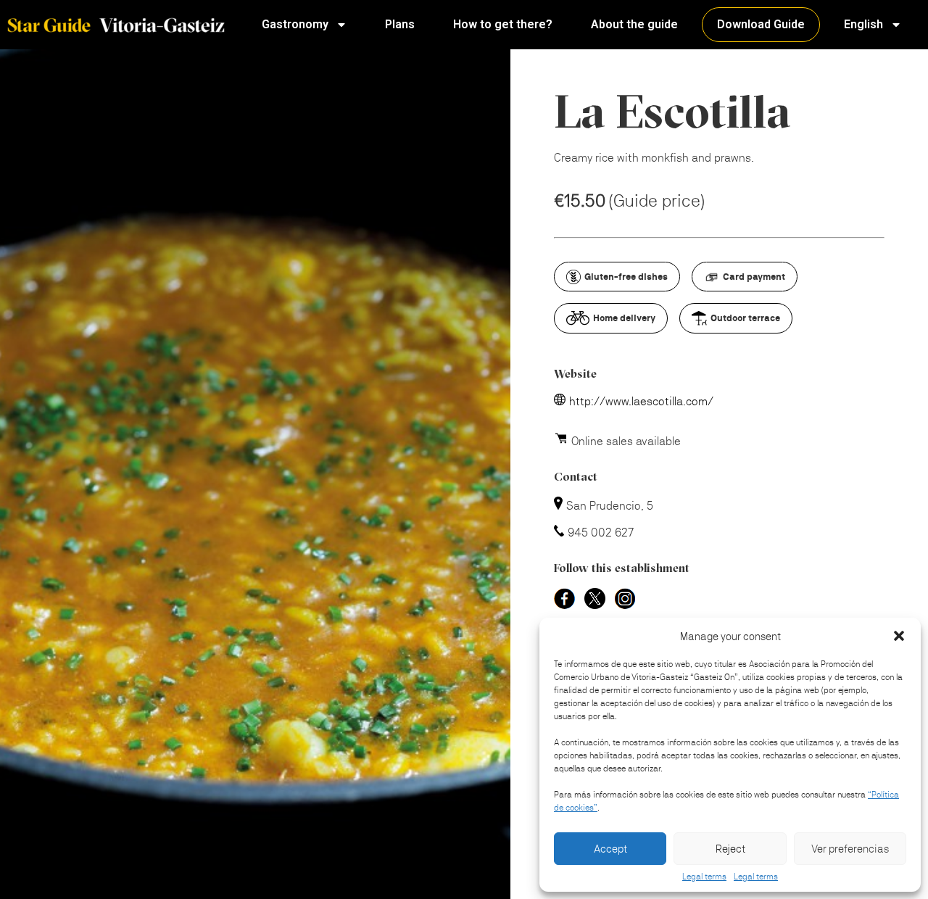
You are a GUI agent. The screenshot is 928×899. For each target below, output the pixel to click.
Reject (730, 848)
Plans (400, 24)
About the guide (634, 24)
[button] (899, 636)
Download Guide (761, 24)
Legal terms (704, 876)
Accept (610, 848)
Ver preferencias (850, 848)
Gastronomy (295, 24)
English (863, 24)
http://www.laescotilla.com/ (641, 401)
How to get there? (502, 24)
